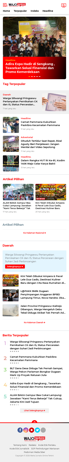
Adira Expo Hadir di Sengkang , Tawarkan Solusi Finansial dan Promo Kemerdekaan (30, 68)
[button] (29, 76)
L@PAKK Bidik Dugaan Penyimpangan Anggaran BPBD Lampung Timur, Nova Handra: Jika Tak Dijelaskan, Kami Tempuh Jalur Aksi (42, 294)
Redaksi (32, 445)
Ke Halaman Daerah (34, 322)
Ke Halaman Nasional (33, 233)
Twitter (39, 434)
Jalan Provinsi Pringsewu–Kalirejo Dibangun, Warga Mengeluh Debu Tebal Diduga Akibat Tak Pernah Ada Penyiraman (43, 309)
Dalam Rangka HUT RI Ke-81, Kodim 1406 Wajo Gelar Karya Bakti (43, 162)
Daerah (8, 245)
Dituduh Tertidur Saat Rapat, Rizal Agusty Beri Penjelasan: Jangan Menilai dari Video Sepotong (41, 144)
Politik (50, 429)
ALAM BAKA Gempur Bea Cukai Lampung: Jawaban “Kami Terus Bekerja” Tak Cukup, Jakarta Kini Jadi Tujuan (17, 206)
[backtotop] (34, 423)
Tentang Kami (20, 445)
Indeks (35, 10)
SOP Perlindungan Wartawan (45, 448)
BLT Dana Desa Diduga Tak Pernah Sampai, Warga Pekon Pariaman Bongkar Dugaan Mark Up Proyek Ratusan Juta (36, 372)
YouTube (34, 434)
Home (6, 10)
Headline (48, 10)
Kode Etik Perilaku (47, 445)
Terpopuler (20, 10)
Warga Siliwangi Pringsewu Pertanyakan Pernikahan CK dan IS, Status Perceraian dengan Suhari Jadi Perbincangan (20, 101)
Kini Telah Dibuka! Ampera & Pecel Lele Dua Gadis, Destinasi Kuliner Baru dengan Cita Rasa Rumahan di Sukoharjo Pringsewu (50, 206)
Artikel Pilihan (13, 225)
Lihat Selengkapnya (34, 410)
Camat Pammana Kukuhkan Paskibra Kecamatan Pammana (40, 123)
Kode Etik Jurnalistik (19, 448)
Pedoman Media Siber (34, 452)
